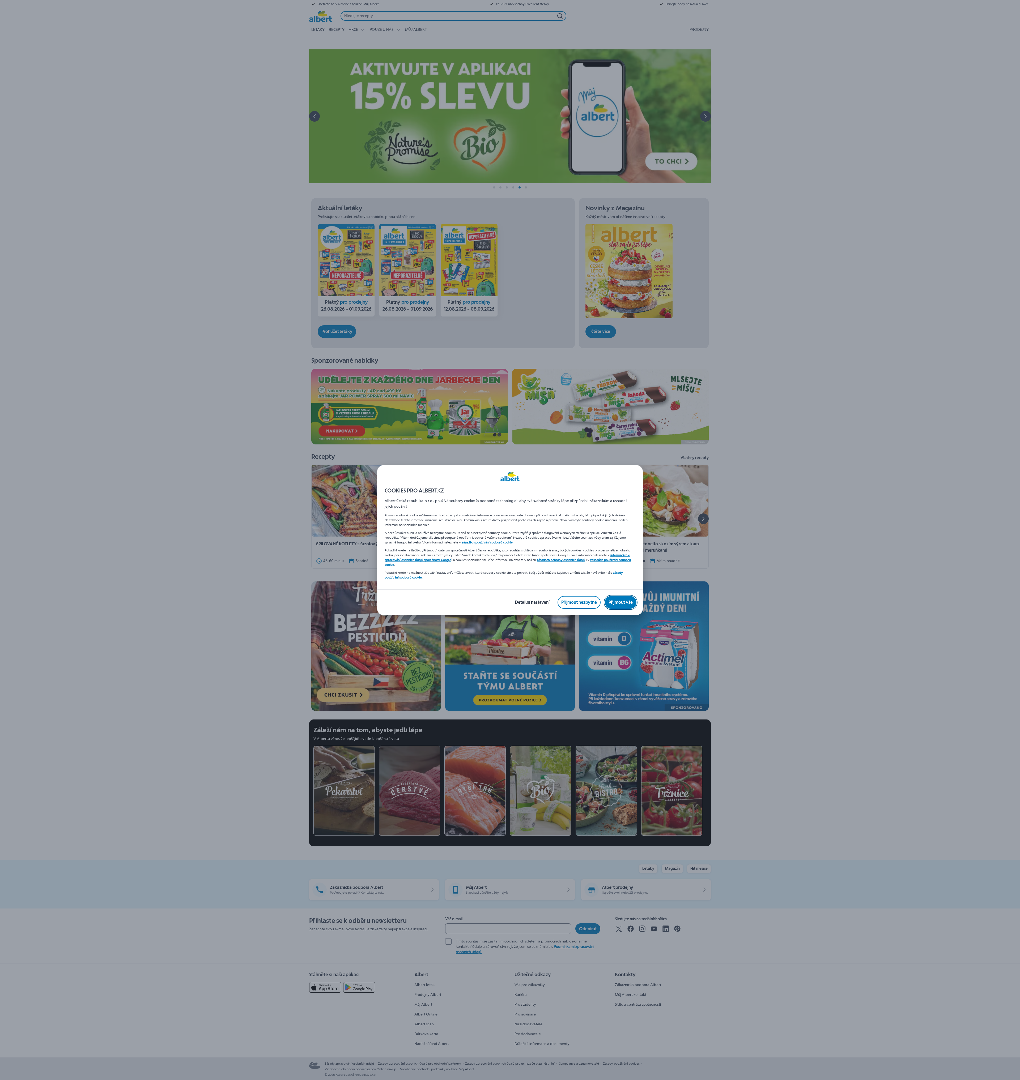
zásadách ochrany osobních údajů (561, 560)
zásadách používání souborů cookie (487, 542)
